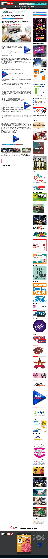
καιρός (42, 536)
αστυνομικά (43, 535)
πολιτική (34, 539)
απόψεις (40, 535)
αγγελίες (34, 535)
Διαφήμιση (10, 0)
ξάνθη (42, 537)
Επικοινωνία (32, 6)
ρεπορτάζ (40, 539)
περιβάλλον (40, 538)
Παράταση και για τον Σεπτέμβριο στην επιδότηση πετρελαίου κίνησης (34, 8)
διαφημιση (34, 536)
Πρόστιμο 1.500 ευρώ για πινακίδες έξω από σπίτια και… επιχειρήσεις (14, 8)
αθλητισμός (37, 535)
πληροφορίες (43, 538)
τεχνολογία (43, 539)
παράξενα (37, 538)
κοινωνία (37, 537)
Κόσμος (39, 534)
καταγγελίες (34, 537)
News (24, 8)
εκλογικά (40, 536)
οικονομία (34, 538)
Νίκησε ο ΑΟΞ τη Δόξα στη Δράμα (6, 25)
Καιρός (22, 6)
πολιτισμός (37, 539)
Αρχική (15, 6)
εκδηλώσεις (37, 536)
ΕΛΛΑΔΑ (37, 534)
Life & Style (34, 534)
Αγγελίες (25, 6)
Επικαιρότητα (19, 6)
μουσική (40, 537)
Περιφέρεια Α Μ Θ (42, 534)
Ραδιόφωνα (28, 6)
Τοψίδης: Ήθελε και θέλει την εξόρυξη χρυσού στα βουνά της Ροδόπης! (12, 24)
